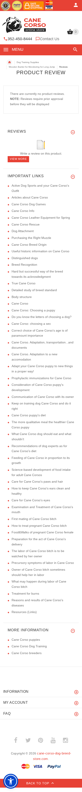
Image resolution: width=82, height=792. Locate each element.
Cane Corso (20, 303)
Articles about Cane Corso (30, 197)
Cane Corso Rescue (26, 224)
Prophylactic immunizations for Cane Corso (41, 378)
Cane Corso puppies (26, 639)
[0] (70, 34)
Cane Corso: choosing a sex (31, 323)
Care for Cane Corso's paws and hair (37, 481)
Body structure (22, 297)
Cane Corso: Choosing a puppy (33, 310)
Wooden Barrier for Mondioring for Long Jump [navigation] (32, 67)
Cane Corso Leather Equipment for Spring (41, 217)
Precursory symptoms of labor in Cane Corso (43, 563)
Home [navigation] (9, 62)
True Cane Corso (23, 283)
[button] (74, 49)
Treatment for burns (25, 593)
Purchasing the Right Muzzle (31, 238)
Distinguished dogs (25, 258)
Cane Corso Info (23, 211)
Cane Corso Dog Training (29, 646)
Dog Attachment (23, 231)
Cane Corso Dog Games (29, 204)
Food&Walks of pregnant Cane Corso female (42, 532)
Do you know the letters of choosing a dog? (42, 317)
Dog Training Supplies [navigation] (28, 62)
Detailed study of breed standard (34, 290)
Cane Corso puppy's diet (29, 415)
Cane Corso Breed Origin (29, 244)
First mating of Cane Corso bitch (34, 519)
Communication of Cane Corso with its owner (43, 397)
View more (18, 159)
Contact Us (49, 39)
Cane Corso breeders (27, 653)
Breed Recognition (24, 264)
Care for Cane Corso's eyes (31, 500)
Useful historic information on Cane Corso (40, 251)
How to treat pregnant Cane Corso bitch (39, 525)
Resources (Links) (24, 612)
